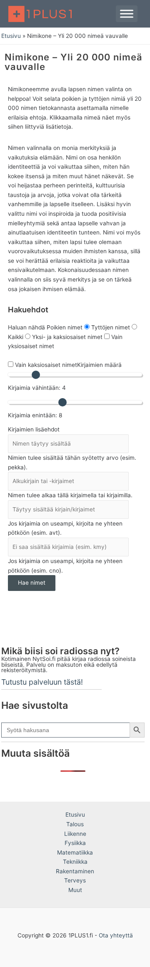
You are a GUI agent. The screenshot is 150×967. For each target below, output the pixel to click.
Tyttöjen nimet (111, 327)
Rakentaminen (75, 871)
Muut (75, 890)
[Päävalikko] (126, 13)
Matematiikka (75, 852)
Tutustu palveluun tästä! (42, 682)
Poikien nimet (65, 327)
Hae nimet (31, 582)
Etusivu (75, 814)
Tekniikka (75, 861)
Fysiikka (75, 843)
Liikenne (75, 833)
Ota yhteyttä (116, 935)
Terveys (75, 880)
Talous (75, 824)
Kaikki (16, 337)
